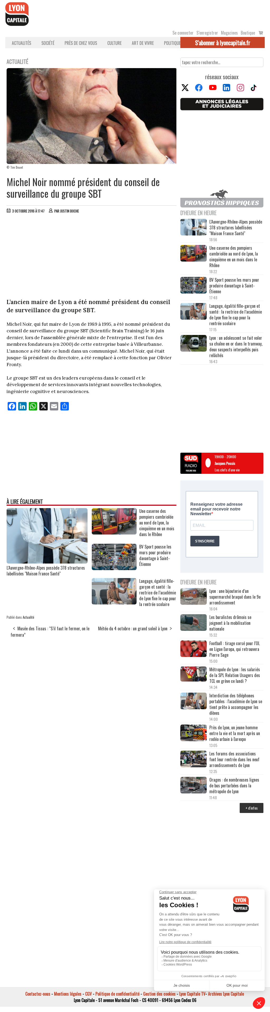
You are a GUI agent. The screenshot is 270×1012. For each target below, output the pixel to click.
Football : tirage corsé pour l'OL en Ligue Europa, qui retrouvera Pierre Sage (234, 649)
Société (47, 43)
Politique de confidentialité (117, 994)
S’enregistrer (207, 33)
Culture (114, 43)
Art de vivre (143, 43)
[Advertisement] (92, 257)
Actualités (21, 43)
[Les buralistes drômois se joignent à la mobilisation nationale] (193, 623)
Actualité (28, 617)
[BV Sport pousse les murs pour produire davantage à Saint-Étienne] (114, 568)
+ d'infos (251, 808)
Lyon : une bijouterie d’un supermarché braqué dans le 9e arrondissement (235, 597)
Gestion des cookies (159, 994)
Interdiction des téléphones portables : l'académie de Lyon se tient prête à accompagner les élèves (235, 704)
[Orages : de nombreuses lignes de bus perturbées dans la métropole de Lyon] (193, 786)
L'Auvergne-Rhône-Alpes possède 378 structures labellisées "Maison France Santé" (46, 570)
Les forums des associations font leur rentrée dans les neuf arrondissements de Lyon (234, 759)
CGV (88, 994)
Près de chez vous (81, 43)
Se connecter (183, 33)
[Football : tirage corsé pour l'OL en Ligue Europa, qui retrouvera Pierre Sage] (193, 649)
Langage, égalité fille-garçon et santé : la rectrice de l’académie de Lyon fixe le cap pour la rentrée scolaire (235, 314)
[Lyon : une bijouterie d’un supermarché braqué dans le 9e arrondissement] (193, 597)
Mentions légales (67, 994)
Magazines (229, 33)
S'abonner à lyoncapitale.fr (222, 42)
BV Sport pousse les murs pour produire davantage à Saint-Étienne (234, 285)
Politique (172, 43)
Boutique (248, 33)
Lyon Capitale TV (192, 994)
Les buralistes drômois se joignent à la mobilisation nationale (230, 623)
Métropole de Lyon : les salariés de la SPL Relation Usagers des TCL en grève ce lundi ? (234, 675)
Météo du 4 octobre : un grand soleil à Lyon (132, 628)
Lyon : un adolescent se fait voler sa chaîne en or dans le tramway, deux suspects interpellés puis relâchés (235, 346)
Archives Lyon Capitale (226, 994)
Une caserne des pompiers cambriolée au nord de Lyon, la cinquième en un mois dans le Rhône (233, 256)
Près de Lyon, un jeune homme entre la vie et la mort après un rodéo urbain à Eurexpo (234, 733)
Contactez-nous (37, 994)
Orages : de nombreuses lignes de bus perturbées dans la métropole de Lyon (234, 785)
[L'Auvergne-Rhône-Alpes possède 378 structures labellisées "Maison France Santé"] (47, 562)
